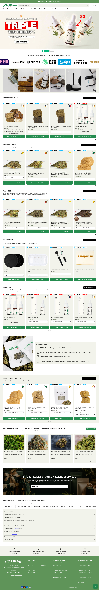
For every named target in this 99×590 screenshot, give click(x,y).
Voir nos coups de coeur (88, 378)
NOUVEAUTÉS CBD (32, 563)
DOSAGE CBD (31, 572)
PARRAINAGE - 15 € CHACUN (59, 577)
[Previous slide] (4, 80)
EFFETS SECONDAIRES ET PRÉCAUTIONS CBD (54, 506)
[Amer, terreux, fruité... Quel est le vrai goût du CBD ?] (14, 448)
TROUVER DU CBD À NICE (84, 579)
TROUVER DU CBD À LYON (84, 570)
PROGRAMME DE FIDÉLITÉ (59, 567)
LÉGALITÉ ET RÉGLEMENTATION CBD (88, 506)
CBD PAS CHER (31, 570)
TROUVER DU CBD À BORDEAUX (85, 575)
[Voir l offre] (49, 30)
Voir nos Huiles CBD (88, 287)
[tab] (48, 421)
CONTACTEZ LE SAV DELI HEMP (60, 570)
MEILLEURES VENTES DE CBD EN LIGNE (37, 565)
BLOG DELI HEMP (32, 567)
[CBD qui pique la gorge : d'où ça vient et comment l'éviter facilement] (61, 448)
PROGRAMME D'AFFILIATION (59, 575)
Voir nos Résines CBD (88, 240)
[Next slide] (95, 80)
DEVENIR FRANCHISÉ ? (58, 572)
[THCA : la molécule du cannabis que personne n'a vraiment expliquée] (37, 448)
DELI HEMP (74, 587)
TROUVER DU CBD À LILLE (84, 567)
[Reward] (95, 586)
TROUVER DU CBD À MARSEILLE (85, 565)
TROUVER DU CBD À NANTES (84, 577)
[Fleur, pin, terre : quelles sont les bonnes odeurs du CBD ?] (85, 448)
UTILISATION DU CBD (9, 506)
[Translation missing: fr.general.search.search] (87, 5)
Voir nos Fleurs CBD (88, 191)
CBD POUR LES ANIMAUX (34, 506)
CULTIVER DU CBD (72, 506)
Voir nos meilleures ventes (87, 144)
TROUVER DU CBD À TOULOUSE (85, 572)
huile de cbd (16, 528)
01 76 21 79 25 (84, 553)
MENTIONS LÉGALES (57, 565)
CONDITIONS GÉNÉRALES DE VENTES (61, 563)
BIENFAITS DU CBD (21, 506)
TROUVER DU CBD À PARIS (84, 563)
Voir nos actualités (91, 428)
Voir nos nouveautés (88, 97)
